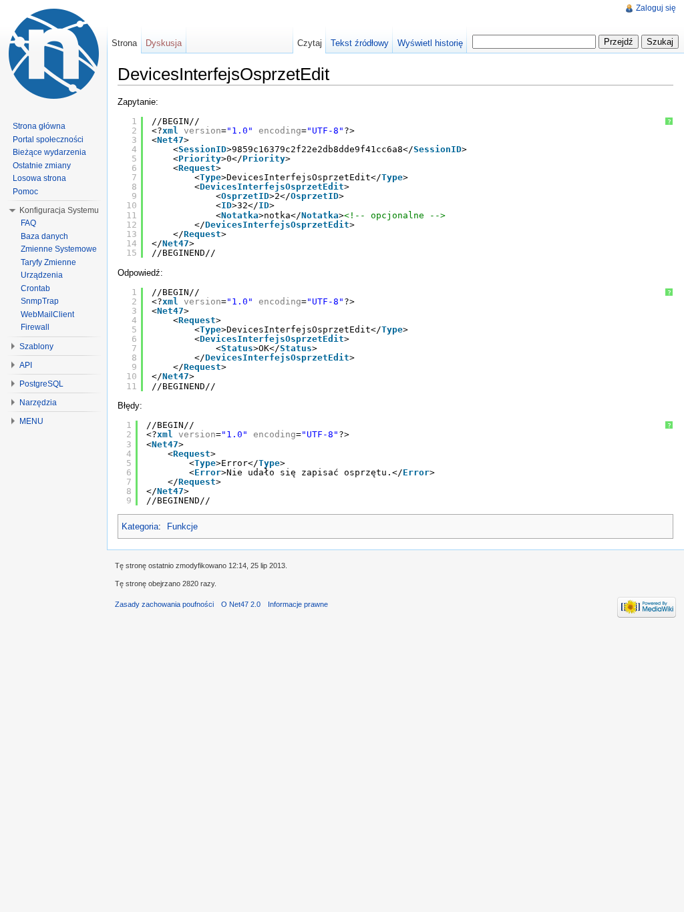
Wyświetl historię (430, 43)
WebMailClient (47, 314)
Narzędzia (38, 402)
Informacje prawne (298, 604)
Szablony (36, 346)
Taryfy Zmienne (48, 262)
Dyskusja (164, 43)
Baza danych (44, 236)
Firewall (35, 327)
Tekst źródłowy (360, 43)
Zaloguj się (656, 8)
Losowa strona (39, 178)
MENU (31, 421)
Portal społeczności (48, 139)
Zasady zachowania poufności (164, 604)
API (25, 365)
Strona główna (39, 126)
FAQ (28, 223)
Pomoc (25, 191)
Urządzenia (42, 275)
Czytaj (309, 43)
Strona (124, 43)
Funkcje (182, 526)
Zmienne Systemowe (59, 249)
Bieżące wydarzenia (49, 152)
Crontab (35, 288)
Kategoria (140, 526)
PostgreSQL (41, 384)
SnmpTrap (40, 301)
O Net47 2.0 (241, 604)
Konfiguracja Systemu (59, 210)
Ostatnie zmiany (42, 165)
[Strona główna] (53, 53)
